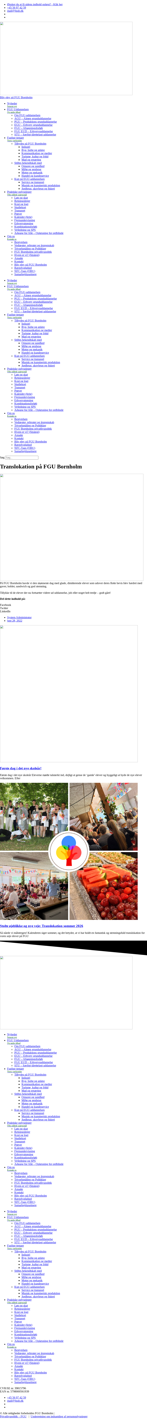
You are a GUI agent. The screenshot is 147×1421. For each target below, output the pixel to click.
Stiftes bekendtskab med (28, 162)
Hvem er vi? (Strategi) (26, 255)
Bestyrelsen (20, 242)
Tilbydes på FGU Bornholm (30, 143)
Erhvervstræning (23, 223)
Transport (19, 210)
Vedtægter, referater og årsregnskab (34, 245)
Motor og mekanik (32, 172)
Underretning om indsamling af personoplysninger (59, 1416)
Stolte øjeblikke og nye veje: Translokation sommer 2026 (41, 926)
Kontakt (18, 261)
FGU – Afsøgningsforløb (28, 128)
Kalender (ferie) (23, 217)
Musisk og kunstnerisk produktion (41, 185)
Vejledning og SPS (25, 229)
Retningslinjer (22, 200)
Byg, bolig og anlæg (33, 150)
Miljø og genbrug (31, 169)
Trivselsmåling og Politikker (30, 248)
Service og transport (33, 182)
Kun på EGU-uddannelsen (29, 178)
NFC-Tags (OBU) (24, 271)
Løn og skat (21, 197)
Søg (2, 457)
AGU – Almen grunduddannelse (32, 118)
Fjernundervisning (24, 220)
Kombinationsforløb (25, 226)
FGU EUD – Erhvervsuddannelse (33, 131)
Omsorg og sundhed (33, 166)
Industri (26, 146)
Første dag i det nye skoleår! (20, 768)
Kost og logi (21, 204)
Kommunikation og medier (37, 153)
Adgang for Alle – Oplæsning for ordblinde (38, 233)
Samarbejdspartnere (25, 274)
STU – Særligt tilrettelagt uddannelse (35, 134)
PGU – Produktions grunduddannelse (35, 121)
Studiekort (20, 207)
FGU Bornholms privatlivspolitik (33, 251)
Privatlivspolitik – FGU (13, 1416)
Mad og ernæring (31, 159)
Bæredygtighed (23, 267)
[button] (73, 605)
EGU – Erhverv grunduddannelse (33, 124)
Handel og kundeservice (35, 175)
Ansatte (18, 258)
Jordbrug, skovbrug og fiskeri (38, 188)
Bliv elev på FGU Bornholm (30, 264)
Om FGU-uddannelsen (27, 115)
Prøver (18, 213)
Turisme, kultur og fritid (35, 156)
